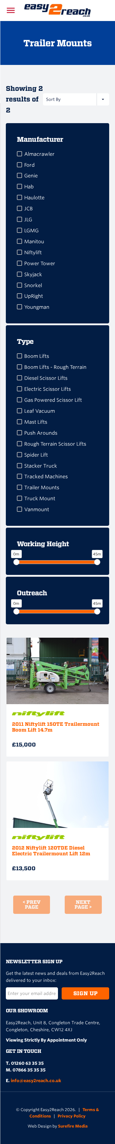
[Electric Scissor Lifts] (19, 388)
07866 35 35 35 (29, 1069)
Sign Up (85, 993)
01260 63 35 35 (27, 1063)
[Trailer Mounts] (19, 487)
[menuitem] (57, 152)
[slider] (16, 562)
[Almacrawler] (19, 153)
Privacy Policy (72, 1116)
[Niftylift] (19, 252)
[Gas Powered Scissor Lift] (19, 399)
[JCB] (19, 208)
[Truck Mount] (19, 498)
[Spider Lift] (19, 454)
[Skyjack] (19, 274)
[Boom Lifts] (19, 355)
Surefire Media (73, 1126)
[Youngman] (19, 306)
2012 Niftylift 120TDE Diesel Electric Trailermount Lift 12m (51, 851)
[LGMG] (19, 230)
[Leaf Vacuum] (19, 410)
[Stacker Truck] (19, 465)
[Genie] (19, 175)
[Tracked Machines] (19, 476)
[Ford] (19, 164)
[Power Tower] (19, 263)
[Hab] (19, 186)
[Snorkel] (19, 285)
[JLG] (19, 219)
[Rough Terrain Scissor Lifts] (19, 443)
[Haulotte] (19, 197)
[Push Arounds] (19, 432)
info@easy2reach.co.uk (36, 1080)
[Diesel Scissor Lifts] (19, 377)
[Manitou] (19, 241)
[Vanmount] (19, 509)
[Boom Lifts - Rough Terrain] (19, 366)
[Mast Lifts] (19, 421)
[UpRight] (19, 295)
